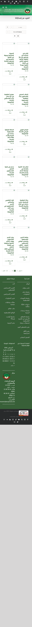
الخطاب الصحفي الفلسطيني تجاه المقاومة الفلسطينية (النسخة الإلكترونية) (23, 99)
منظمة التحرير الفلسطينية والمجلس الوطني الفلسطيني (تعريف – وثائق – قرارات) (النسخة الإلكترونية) (23, 243)
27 (8, 361)
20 (8, 359)
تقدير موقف (26, 288)
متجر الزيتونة (11, 323)
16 (3, 356)
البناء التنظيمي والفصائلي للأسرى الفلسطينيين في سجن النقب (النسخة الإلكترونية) (9, 206)
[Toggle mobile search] (6, 7)
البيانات (20, 76)
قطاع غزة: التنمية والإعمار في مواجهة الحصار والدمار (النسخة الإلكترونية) (23, 171)
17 (14, 359)
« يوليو (13, 365)
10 (7, 270)
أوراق (28, 284)
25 (12, 361)
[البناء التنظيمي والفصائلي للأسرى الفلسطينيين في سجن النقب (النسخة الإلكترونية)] (9, 193)
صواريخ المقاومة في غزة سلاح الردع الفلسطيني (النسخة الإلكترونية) (9, 98)
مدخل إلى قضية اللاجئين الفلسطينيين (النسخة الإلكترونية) (9, 171)
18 (12, 359)
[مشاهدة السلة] (18, 36)
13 (8, 356)
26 (10, 361)
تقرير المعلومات (10, 298)
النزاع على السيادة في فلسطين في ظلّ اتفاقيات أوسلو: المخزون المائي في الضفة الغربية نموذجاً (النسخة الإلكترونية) (23, 61)
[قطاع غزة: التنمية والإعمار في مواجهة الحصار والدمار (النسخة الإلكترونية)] (23, 160)
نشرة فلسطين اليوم (24, 327)
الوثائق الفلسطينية (9, 312)
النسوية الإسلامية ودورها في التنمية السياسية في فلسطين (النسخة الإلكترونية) (9, 58)
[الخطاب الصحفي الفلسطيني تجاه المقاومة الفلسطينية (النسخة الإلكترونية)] (23, 88)
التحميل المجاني (25, 337)
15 (5, 356)
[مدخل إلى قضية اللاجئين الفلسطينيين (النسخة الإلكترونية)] (9, 160)
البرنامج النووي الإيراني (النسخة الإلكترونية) (23, 131)
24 (14, 361)
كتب (13, 284)
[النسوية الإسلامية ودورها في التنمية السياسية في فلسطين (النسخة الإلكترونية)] (9, 47)
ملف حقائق (11, 308)
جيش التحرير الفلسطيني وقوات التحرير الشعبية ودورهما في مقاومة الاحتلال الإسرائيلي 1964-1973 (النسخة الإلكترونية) (9, 245)
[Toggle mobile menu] (3, 7)
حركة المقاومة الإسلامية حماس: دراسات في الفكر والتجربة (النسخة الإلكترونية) (23, 204)
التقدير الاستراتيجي (9, 294)
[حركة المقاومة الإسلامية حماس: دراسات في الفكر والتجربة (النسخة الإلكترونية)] (23, 193)
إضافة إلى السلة (24, 78)
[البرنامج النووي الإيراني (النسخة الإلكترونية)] (23, 123)
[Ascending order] (7, 27)
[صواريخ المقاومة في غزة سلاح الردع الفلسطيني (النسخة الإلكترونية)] (9, 88)
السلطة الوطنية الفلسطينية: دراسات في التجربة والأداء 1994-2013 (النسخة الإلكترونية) (9, 135)
